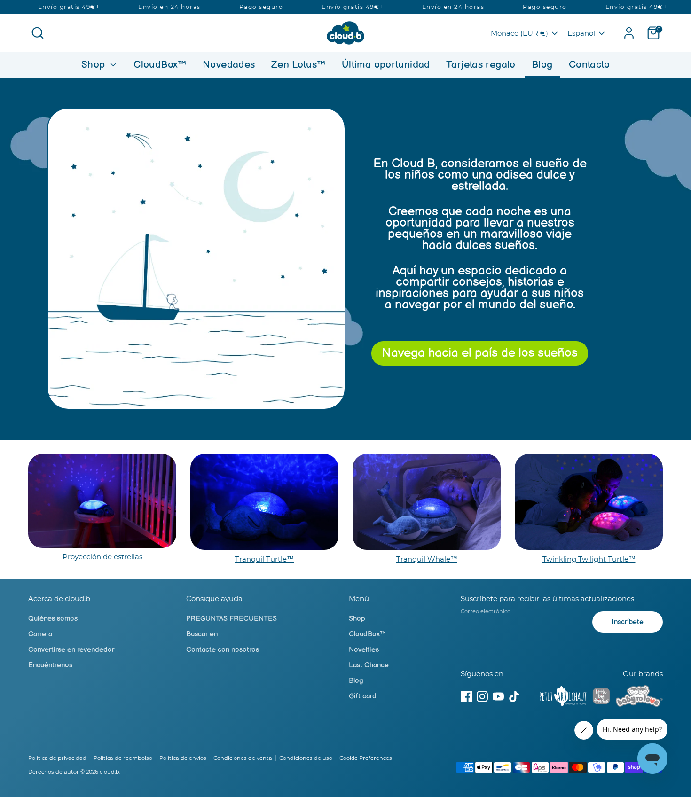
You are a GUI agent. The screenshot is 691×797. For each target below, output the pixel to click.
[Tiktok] (514, 696)
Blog (542, 64)
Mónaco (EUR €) (519, 33)
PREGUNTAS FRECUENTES (231, 618)
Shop (94, 64)
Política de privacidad (57, 758)
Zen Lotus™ (298, 64)
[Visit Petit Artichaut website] (563, 698)
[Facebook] (466, 696)
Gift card (363, 696)
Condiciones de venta (242, 758)
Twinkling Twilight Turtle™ (589, 559)
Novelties (364, 649)
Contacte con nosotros (222, 649)
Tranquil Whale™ (426, 559)
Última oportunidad (386, 64)
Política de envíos (182, 758)
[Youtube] (498, 696)
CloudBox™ (159, 64)
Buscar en (202, 634)
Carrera (40, 634)
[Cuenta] (629, 32)
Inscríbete (628, 621)
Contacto (589, 64)
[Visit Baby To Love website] (639, 698)
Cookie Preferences (365, 758)
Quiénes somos (53, 618)
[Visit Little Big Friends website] (601, 697)
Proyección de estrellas (102, 556)
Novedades (229, 64)
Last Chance (369, 665)
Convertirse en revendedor (71, 649)
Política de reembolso (123, 758)
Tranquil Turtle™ (264, 559)
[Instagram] (482, 696)
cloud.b (109, 771)
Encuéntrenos (50, 665)
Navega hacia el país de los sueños (480, 353)
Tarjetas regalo (481, 64)
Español (581, 33)
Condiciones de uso (305, 758)
